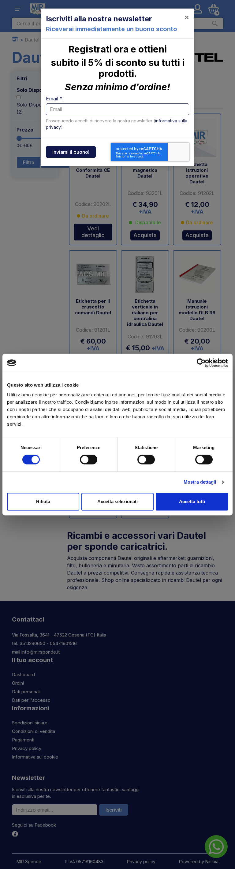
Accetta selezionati (117, 501)
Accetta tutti (192, 501)
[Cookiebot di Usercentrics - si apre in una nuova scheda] (201, 362)
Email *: (55, 99)
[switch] (88, 459)
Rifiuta (43, 501)
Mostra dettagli (200, 482)
